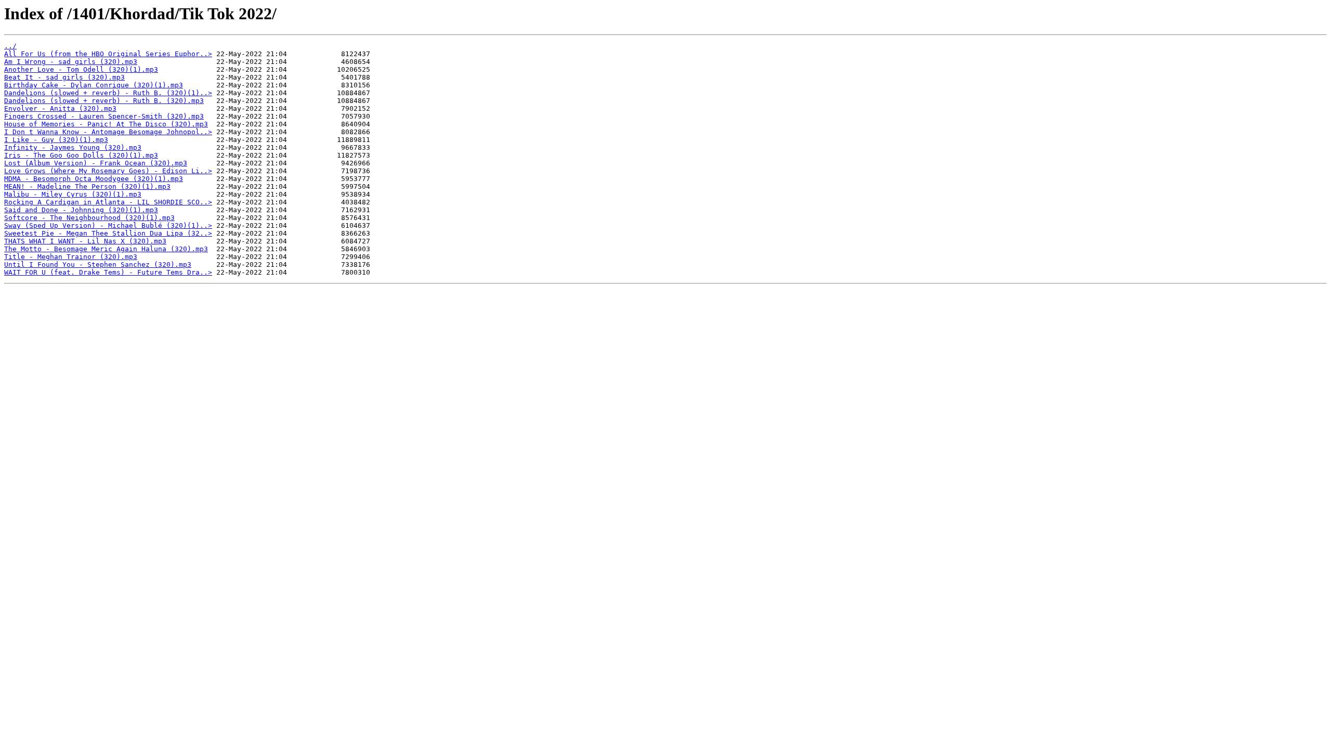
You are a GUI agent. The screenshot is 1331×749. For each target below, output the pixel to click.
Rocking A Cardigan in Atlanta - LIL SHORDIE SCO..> (108, 202)
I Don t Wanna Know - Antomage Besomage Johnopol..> (108, 132)
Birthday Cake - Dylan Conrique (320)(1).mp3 (93, 85)
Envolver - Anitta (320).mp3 (60, 108)
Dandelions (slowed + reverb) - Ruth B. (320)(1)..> (108, 93)
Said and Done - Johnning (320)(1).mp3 (81, 210)
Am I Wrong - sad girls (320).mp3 (70, 62)
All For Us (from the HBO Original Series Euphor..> (108, 54)
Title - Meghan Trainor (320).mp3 (70, 257)
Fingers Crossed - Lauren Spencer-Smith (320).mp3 (104, 116)
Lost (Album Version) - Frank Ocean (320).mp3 (95, 163)
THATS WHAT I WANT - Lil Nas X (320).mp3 (85, 241)
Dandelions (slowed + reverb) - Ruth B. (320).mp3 (104, 101)
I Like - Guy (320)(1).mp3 (56, 140)
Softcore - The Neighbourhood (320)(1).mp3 (89, 218)
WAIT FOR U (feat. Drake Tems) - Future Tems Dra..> (108, 272)
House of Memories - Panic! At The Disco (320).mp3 (106, 124)
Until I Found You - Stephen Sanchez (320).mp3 (97, 264)
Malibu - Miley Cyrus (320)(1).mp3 (72, 194)
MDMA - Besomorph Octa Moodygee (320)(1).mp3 (93, 179)
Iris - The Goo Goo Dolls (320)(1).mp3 (81, 155)
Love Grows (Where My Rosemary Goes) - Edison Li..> (108, 171)
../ (10, 46)
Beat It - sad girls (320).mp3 (64, 77)
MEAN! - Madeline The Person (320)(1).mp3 (87, 186)
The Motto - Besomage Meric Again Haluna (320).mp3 (106, 249)
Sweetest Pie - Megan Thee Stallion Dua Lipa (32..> (108, 233)
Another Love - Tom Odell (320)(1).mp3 (81, 69)
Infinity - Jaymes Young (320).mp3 (72, 147)
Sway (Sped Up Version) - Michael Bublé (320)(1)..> (108, 225)
